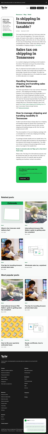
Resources (19, 14)
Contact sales (40, 7)
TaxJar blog (3, 405)
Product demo (4, 403)
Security (2, 419)
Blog (25, 14)
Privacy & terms (4, 430)
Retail (29, 14)
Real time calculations (5, 372)
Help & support (4, 407)
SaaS (25, 385)
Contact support (4, 423)
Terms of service (11, 430)
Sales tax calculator (5, 401)
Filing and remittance (5, 374)
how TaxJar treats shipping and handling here (32, 104)
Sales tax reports (4, 379)
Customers (26, 392)
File (2, 340)
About (2, 416)
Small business (27, 372)
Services (26, 387)
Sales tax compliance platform (7, 370)
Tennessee (38, 45)
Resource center (4, 394)
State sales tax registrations (6, 383)
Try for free (33, 7)
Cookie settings (19, 430)
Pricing (25, 397)
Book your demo (6, 34)
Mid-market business (28, 370)
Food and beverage (28, 381)
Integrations (3, 381)
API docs (3, 410)
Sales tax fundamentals (5, 396)
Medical (26, 383)
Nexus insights (4, 377)
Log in (27, 7)
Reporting (27, 340)
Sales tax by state (4, 399)
